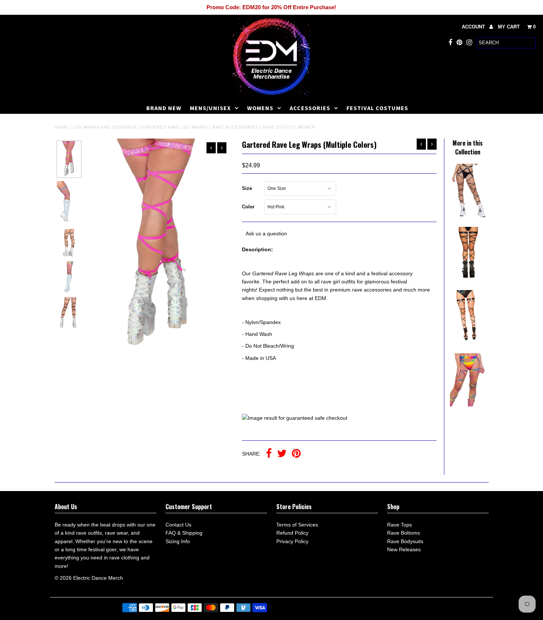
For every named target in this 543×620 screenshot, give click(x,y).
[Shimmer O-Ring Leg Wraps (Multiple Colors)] (467, 342)
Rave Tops (399, 525)
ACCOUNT (474, 27)
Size (247, 188)
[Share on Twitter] (282, 454)
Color (248, 206)
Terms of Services (297, 525)
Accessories (310, 108)
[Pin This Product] (296, 454)
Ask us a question (266, 233)
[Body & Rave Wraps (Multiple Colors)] (467, 215)
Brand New (163, 108)
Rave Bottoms (403, 533)
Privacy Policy (292, 541)
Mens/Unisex (210, 108)
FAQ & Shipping (183, 533)
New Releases (404, 549)
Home (61, 127)
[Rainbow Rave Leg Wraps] (467, 405)
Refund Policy (292, 533)
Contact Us (178, 525)
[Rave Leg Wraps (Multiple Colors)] (467, 279)
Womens (260, 108)
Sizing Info (177, 541)
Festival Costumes (377, 108)
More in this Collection (467, 147)
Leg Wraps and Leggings (104, 127)
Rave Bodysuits (405, 541)
